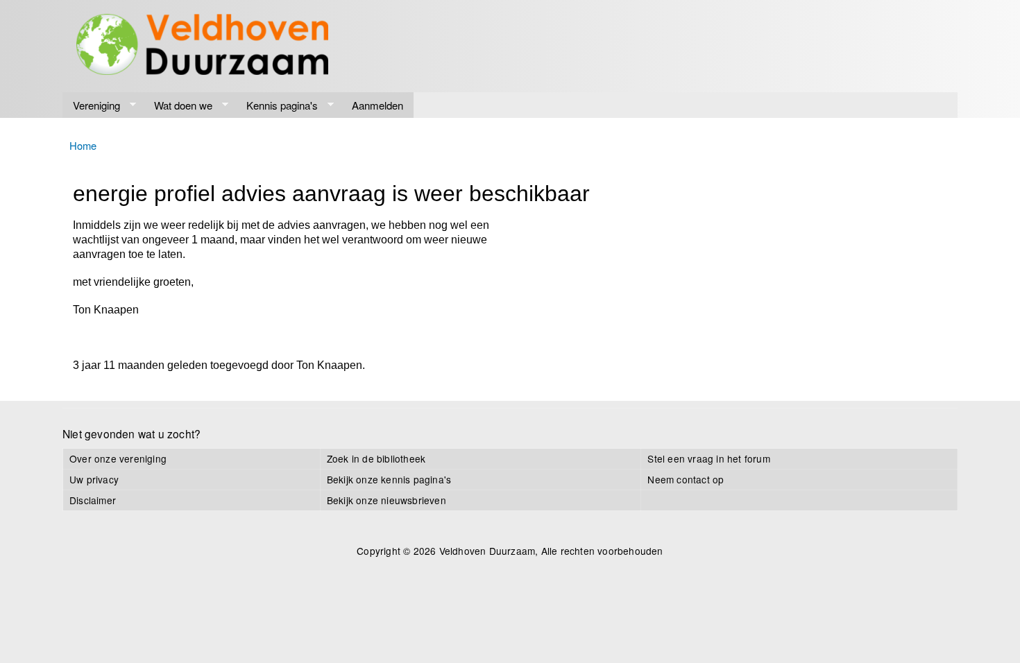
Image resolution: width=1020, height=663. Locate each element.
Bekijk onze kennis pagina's (389, 479)
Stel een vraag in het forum (708, 458)
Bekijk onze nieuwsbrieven (386, 500)
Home (82, 145)
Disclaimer (92, 500)
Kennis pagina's (277, 105)
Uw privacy (94, 479)
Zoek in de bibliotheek (376, 458)
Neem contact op (685, 479)
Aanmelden (377, 105)
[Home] (202, 46)
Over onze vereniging (118, 458)
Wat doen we (178, 105)
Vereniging (91, 105)
